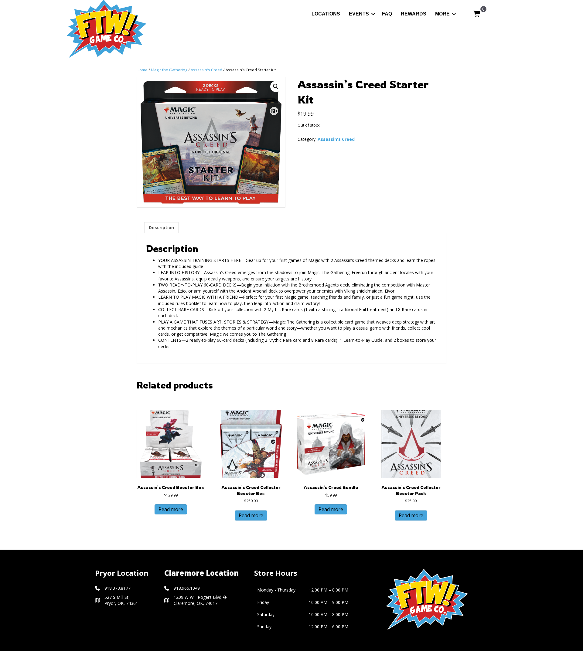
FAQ (387, 13)
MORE (442, 13)
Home (142, 70)
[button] (373, 14)
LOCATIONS (326, 13)
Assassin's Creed (206, 70)
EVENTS (359, 13)
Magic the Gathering (169, 70)
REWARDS (413, 13)
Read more (171, 509)
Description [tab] (161, 227)
